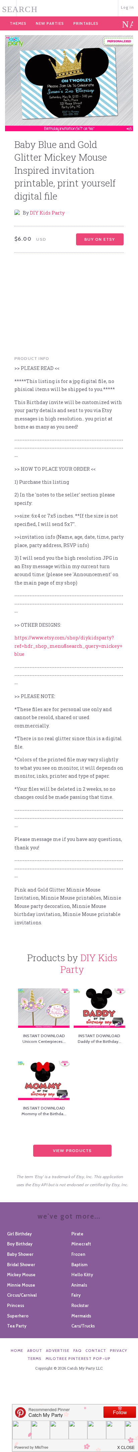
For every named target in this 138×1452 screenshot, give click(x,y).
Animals (79, 1285)
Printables (85, 23)
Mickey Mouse (21, 1274)
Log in (127, 7)
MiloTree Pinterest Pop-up (78, 1358)
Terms (34, 1358)
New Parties (50, 23)
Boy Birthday (19, 1243)
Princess (15, 1305)
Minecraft (81, 1243)
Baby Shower (20, 1254)
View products (72, 1150)
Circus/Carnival (22, 1295)
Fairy (76, 1295)
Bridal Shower (21, 1264)
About (35, 1350)
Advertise (57, 1350)
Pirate (77, 1233)
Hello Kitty (82, 1274)
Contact (95, 1350)
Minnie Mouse (21, 1285)
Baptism (79, 1264)
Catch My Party (68, 7)
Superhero (17, 1315)
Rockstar (80, 1305)
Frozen (78, 1254)
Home (17, 1350)
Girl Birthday (19, 1233)
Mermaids (81, 1315)
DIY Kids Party (47, 213)
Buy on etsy (99, 239)
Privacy (118, 1350)
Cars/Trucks (83, 1325)
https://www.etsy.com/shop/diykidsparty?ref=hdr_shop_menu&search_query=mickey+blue (68, 645)
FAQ (77, 1350)
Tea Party (16, 1325)
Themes (18, 23)
